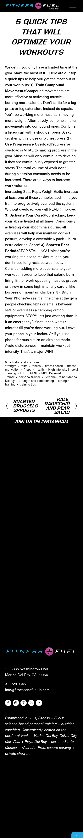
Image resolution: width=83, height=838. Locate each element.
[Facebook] (8, 703)
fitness (36, 366)
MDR (33, 373)
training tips (28, 384)
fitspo (27, 369)
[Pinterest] (16, 703)
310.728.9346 (15, 683)
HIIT (23, 373)
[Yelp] (31, 703)
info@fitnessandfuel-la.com (27, 689)
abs (26, 362)
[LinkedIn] (39, 703)
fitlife (24, 366)
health (40, 369)
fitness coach (54, 366)
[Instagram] (23, 703)
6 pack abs (12, 362)
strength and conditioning (36, 381)
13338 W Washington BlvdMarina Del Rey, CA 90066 (26, 672)
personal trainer (29, 377)
